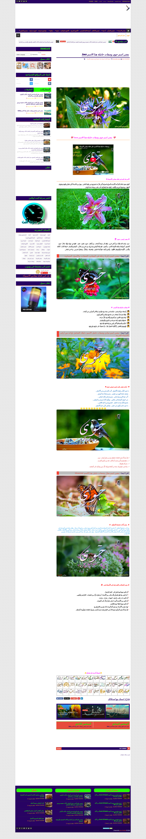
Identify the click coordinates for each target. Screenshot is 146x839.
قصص (31, 252)
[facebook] (22, 1)
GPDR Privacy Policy (126, 1)
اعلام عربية (32, 243)
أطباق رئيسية (108, 41)
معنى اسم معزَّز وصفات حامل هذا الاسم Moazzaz (97, 473)
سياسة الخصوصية (118, 1)
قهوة (128, 35)
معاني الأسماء (90, 59)
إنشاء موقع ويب (46, 246)
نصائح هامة (38, 261)
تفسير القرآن (110, 31)
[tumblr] (19, 828)
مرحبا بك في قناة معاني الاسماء (47, 275)
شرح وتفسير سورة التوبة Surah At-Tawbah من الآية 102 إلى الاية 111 (108, 795)
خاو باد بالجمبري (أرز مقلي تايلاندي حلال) (34, 140)
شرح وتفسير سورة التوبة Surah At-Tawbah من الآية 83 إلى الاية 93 (108, 811)
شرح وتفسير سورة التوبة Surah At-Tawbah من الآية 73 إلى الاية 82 (108, 820)
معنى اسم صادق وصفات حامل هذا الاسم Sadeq (87, 42)
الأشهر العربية (74, 31)
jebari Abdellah (122, 830)
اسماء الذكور (72, 41)
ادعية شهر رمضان (22, 235)
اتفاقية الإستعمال (110, 1)
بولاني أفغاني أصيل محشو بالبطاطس (34, 810)
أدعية (104, 31)
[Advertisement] (47, 16)
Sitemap (96, 1)
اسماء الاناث (107, 59)
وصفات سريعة (31, 261)
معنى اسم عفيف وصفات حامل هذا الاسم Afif (93, 714)
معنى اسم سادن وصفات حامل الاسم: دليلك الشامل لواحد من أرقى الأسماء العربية (94, 334)
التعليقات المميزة (28, 90)
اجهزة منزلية (32, 31)
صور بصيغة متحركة (46, 252)
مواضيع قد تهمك (46, 261)
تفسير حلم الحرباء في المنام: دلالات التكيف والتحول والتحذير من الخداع (31, 95)
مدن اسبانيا (31, 255)
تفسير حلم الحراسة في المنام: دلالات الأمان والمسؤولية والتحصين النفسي (71, 812)
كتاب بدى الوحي (39, 255)
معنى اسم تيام (31, 258)
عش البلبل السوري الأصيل (37, 818)
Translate (43, 54)
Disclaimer (91, 1)
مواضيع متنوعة (42, 31)
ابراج (57, 31)
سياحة (37, 249)
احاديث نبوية (35, 235)
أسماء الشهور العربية (30, 237)
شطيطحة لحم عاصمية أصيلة (36, 123)
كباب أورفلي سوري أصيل (37, 803)
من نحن (104, 1)
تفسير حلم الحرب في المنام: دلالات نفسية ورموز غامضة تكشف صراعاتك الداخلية (42, 42)
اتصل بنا (100, 1)
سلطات (43, 249)
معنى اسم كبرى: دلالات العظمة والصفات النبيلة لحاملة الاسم (68, 713)
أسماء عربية (23, 240)
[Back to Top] (17, 828)
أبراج (49, 235)
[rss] (26, 1)
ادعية (30, 235)
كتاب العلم (47, 255)
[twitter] (17, 1)
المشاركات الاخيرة (45, 90)
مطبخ (51, 31)
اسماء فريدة (96, 59)
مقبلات (23, 258)
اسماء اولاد (37, 240)
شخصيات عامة (31, 249)
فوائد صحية (37, 252)
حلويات (48, 249)
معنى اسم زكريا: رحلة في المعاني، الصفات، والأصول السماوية (91, 255)
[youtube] (24, 1)
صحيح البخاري (23, 249)
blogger (59, 748)
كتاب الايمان (25, 252)
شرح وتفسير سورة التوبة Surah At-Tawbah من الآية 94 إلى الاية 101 (108, 803)
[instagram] (19, 1)
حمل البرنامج (121, 35)
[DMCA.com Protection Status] (107, 830)
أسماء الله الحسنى (85, 31)
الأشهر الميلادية (65, 31)
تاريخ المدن (38, 246)
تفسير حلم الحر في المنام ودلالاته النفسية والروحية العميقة (69, 820)
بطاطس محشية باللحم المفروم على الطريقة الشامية (32, 795)
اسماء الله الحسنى (46, 240)
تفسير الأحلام (95, 31)
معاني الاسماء (121, 31)
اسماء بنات (101, 59)
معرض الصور (24, 31)
